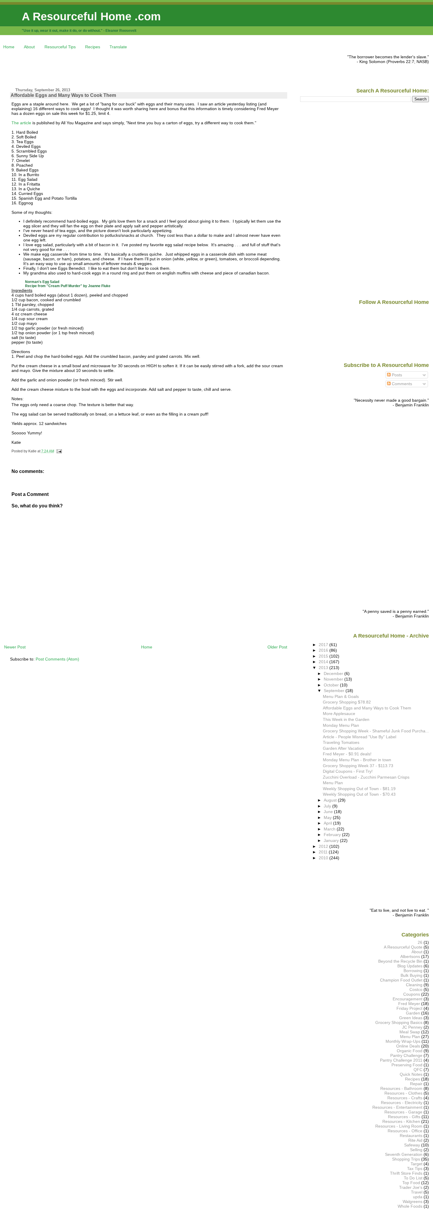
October (332, 685)
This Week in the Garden (346, 719)
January (332, 840)
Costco (415, 989)
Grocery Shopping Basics (398, 1022)
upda (417, 1196)
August (331, 800)
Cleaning (414, 984)
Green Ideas (410, 1017)
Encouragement (407, 999)
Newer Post (15, 647)
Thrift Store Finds (406, 1173)
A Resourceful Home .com (91, 16)
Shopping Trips (406, 1159)
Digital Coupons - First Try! (348, 771)
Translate (118, 46)
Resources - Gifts (404, 1116)
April (328, 823)
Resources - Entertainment (397, 1107)
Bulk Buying (411, 975)
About (29, 46)
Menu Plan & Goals (341, 696)
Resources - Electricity (401, 1102)
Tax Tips (414, 1168)
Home (8, 46)
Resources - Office (405, 1130)
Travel (416, 1192)
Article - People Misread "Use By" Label (359, 736)
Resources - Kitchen (401, 1121)
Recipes (92, 46)
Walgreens (412, 1201)
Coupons (411, 994)
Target (416, 1163)
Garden (413, 1013)
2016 (324, 650)
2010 (324, 857)
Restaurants (411, 1135)
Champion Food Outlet (401, 980)
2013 (324, 667)
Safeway (412, 1145)
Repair (416, 1083)
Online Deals (408, 1046)
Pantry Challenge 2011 (401, 1060)
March (330, 829)
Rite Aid (415, 1140)
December (334, 673)
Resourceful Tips (60, 46)
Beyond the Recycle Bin (400, 961)
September (335, 690)
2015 (324, 656)
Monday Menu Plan (341, 725)
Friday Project (409, 1008)
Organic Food (409, 1050)
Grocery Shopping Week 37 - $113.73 (358, 765)
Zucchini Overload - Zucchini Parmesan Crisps (366, 777)
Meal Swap (409, 1032)
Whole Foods (410, 1206)
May (328, 817)
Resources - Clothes (403, 1093)
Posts (396, 375)
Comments (401, 383)
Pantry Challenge (406, 1055)
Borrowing (413, 970)
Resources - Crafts (404, 1097)
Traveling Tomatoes (341, 742)
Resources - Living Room (398, 1126)
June (329, 811)
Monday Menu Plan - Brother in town (357, 759)
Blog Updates (409, 966)
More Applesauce (339, 713)
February (333, 834)
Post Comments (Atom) (57, 659)
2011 (324, 852)
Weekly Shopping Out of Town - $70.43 (359, 794)
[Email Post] (58, 451)
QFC (418, 1069)
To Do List (413, 1178)
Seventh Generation (403, 1154)
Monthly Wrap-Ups (403, 1041)
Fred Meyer (409, 1003)
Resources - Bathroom (401, 1088)
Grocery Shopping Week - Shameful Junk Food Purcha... (376, 731)
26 (420, 942)
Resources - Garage (403, 1112)
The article (21, 122)
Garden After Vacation (343, 748)
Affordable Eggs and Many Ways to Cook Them (63, 95)
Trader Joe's (410, 1187)
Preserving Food (406, 1065)
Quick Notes (411, 1074)
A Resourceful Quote (403, 947)
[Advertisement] (111, 67)
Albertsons (410, 956)
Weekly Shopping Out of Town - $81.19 (359, 788)
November (334, 679)
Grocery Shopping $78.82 (347, 702)
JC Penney (412, 1027)
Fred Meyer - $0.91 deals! (347, 754)
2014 (324, 661)
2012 (324, 846)
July (328, 806)
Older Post (277, 647)
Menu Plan (333, 782)
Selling (416, 1149)
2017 (324, 644)
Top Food (411, 1182)
